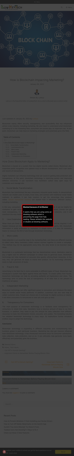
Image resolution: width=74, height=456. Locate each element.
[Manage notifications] (4, 451)
